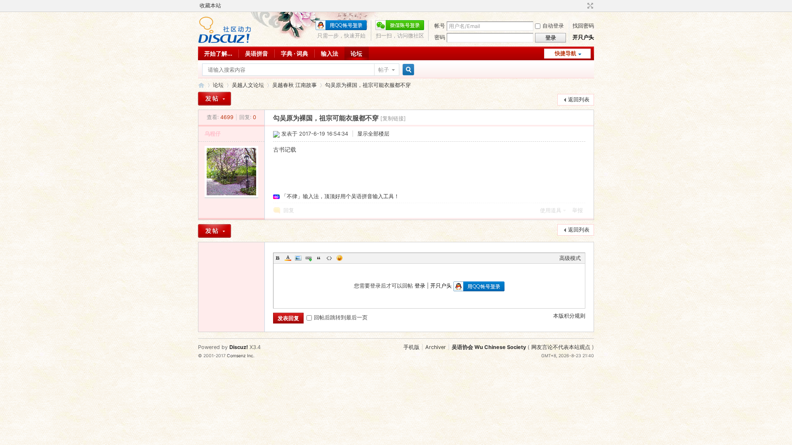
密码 (439, 37)
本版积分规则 (569, 316)
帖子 (383, 70)
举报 (577, 210)
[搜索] (407, 70)
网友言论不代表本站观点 (560, 347)
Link (308, 258)
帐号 (439, 26)
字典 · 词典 (294, 53)
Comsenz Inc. (241, 355)
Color (288, 258)
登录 (420, 286)
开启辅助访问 (582, 5)
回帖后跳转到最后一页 (341, 317)
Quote (319, 258)
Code (329, 258)
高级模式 (570, 258)
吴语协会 (201, 85)
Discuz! (238, 347)
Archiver (435, 347)
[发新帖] (214, 98)
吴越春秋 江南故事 (294, 85)
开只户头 (583, 37)
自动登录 (553, 26)
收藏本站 (210, 5)
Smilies (339, 258)
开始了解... (218, 53)
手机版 (411, 347)
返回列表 (578, 99)
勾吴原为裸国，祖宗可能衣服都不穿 (368, 85)
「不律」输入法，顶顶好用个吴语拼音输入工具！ (340, 196)
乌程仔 (213, 134)
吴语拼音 (256, 53)
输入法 (329, 53)
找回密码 (583, 26)
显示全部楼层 (373, 134)
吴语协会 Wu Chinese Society (489, 347)
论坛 (356, 53)
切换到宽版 (589, 5)
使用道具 (550, 210)
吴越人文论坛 (248, 85)
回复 (288, 210)
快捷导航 (565, 53)
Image (298, 258)
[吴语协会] (224, 41)
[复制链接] (393, 118)
